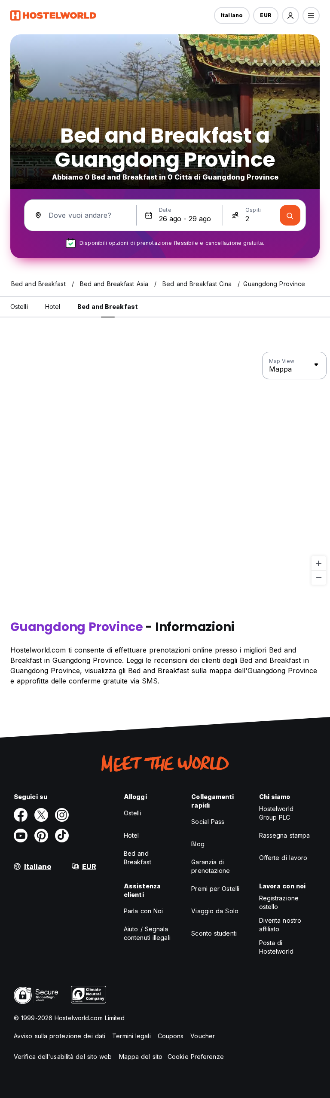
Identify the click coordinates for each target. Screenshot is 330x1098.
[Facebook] (21, 815)
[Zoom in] (319, 563)
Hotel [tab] (53, 306)
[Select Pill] (290, 15)
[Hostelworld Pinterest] (41, 835)
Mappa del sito (140, 1056)
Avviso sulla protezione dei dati (59, 1036)
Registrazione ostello (279, 902)
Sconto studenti (214, 933)
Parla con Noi (143, 911)
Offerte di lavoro (283, 857)
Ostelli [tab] (19, 306)
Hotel (131, 835)
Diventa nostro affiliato (280, 925)
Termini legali (131, 1036)
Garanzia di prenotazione (210, 866)
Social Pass (207, 821)
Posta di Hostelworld (276, 947)
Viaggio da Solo (214, 911)
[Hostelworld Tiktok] (62, 835)
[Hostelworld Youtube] (21, 835)
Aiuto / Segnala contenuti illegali (147, 933)
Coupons (171, 1036)
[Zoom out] (319, 577)
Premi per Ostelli (215, 888)
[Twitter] (41, 815)
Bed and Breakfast (137, 858)
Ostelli (132, 813)
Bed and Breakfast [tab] (107, 306)
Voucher (202, 1036)
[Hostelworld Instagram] (62, 815)
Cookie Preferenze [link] (196, 1056)
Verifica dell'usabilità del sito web (63, 1056)
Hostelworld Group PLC (276, 813)
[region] (165, 468)
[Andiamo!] (290, 215)
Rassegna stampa (284, 835)
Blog (197, 844)
